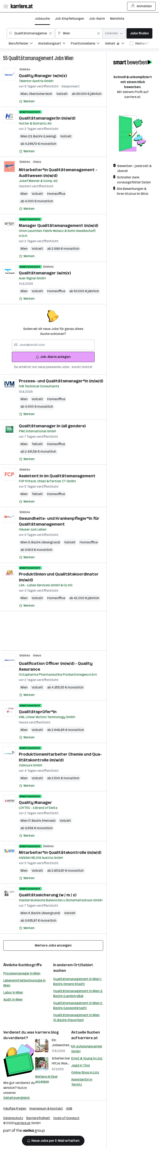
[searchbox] (53, 345)
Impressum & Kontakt (46, 1108)
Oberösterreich (40, 94)
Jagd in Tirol (80, 1065)
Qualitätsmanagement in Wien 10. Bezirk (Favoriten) (76, 1017)
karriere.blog (47, 1032)
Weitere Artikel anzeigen (46, 1079)
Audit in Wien (13, 999)
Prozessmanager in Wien (21, 973)
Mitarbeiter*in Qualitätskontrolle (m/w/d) (60, 852)
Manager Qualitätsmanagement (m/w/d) (58, 225)
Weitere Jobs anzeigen (53, 945)
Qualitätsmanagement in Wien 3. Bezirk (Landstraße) (78, 993)
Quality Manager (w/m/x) (43, 75)
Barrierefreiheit (38, 1118)
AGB (69, 1108)
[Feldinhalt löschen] (50, 33)
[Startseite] (23, 6)
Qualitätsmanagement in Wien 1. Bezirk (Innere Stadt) (77, 981)
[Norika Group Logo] (24, 1131)
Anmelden (144, 6)
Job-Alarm (97, 19)
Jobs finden (139, 33)
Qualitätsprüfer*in (38, 711)
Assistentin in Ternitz (81, 1081)
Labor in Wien (13, 992)
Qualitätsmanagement (31, 58)
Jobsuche (42, 19)
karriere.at (88, 1038)
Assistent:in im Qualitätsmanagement (57, 475)
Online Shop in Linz (85, 1072)
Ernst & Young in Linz (86, 1058)
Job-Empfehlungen (69, 19)
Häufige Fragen (14, 1108)
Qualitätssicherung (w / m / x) (47, 894)
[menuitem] (23, 44)
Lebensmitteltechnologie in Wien (24, 982)
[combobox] (30, 33)
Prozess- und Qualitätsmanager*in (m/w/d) (61, 380)
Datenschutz (13, 1118)
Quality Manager (35, 802)
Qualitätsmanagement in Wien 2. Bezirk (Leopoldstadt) (78, 1005)
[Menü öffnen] (5, 6)
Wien (69, 58)
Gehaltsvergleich (16, 1098)
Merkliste (117, 19)
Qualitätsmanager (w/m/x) (45, 272)
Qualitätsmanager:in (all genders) (52, 425)
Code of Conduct (66, 1118)
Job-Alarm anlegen (55, 357)
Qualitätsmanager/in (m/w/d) (47, 118)
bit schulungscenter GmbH (86, 1048)
